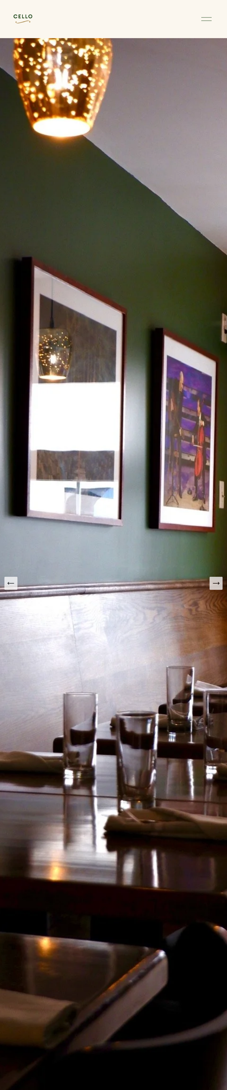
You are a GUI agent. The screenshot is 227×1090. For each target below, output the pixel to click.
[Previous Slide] (10, 583)
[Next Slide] (216, 583)
